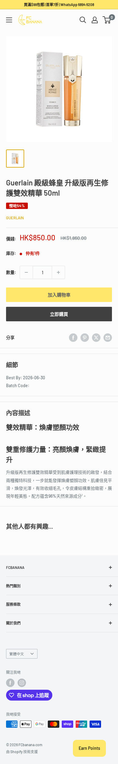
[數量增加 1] (58, 272)
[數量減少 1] (26, 272)
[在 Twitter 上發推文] (96, 337)
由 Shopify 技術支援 (22, 752)
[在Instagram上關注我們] (22, 683)
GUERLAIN (15, 217)
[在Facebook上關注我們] (10, 683)
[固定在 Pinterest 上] (84, 337)
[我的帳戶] (95, 20)
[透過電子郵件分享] (107, 337)
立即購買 (59, 314)
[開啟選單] (9, 20)
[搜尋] (83, 20)
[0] (107, 20)
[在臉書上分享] (73, 337)
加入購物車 (59, 294)
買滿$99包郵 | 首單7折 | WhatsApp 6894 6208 (59, 4)
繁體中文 (16, 654)
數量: (11, 272)
